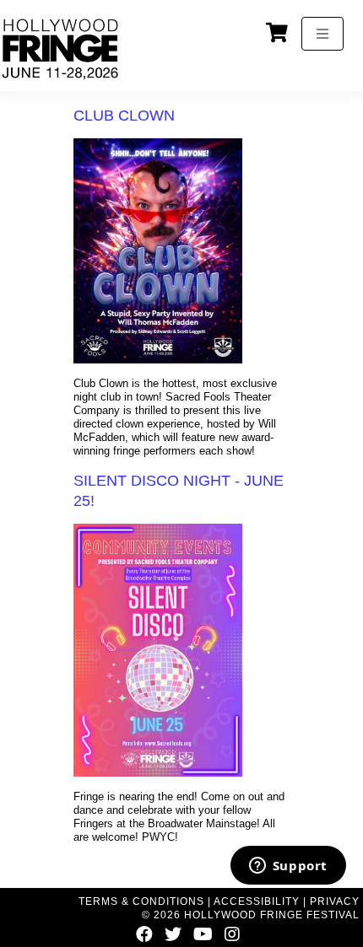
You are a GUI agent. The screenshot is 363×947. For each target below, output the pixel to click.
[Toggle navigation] (322, 34)
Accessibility (257, 901)
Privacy (335, 901)
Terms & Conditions (141, 901)
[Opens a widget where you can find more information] (288, 867)
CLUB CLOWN (124, 115)
